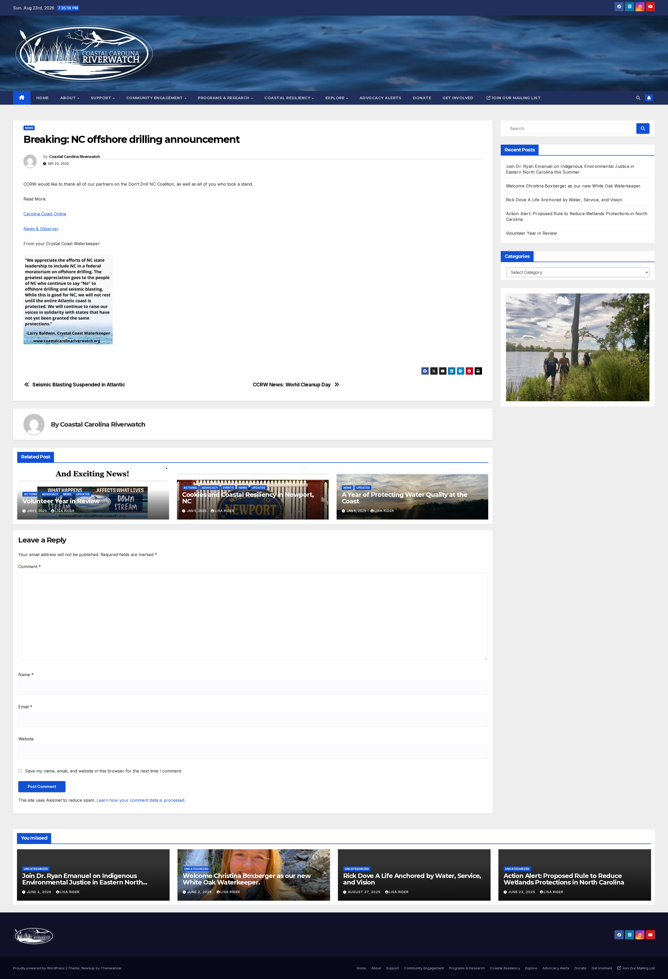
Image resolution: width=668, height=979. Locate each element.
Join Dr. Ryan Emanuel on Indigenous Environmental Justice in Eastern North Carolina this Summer (82, 882)
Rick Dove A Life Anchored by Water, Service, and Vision (564, 199)
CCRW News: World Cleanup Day (292, 385)
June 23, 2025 (522, 892)
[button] (638, 98)
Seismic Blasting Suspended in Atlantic (78, 385)
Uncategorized (36, 868)
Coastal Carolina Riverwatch (74, 156)
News (29, 127)
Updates (83, 494)
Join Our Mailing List (516, 98)
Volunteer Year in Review (60, 501)
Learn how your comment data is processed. (141, 800)
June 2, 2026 (200, 892)
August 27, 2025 (364, 892)
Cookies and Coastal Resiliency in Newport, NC (248, 498)
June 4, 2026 (39, 892)
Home (42, 98)
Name (26, 674)
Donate (422, 98)
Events (228, 487)
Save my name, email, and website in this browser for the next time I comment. (103, 771)
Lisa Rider (65, 511)
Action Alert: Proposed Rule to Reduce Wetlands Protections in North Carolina (564, 879)
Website (26, 738)
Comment (29, 566)
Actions (30, 494)
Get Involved (458, 98)
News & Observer (40, 228)
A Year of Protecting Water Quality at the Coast (404, 498)
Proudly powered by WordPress (39, 968)
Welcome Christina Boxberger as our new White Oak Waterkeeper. (573, 185)
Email (25, 706)
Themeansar (111, 968)
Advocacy (50, 494)
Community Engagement (155, 98)
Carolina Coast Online (44, 213)
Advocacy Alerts (381, 98)
